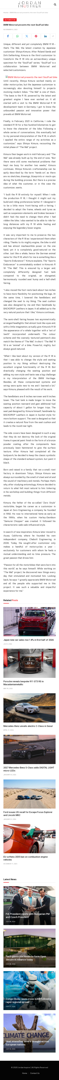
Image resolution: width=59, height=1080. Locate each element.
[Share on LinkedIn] (45, 36)
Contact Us (35, 1073)
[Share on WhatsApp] (17, 36)
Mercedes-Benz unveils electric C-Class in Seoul (28, 726)
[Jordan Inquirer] (29, 4)
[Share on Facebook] (7, 36)
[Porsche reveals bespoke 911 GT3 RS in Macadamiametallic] (29, 663)
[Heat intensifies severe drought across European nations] (29, 1033)
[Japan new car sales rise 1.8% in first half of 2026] (29, 621)
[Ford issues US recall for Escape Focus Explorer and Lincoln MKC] (29, 794)
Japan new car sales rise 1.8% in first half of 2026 (28, 640)
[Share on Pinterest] (36, 36)
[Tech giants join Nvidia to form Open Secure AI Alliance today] (29, 948)
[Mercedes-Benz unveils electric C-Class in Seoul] (29, 708)
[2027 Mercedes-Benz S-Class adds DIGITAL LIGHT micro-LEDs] (29, 749)
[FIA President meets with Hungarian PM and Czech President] (29, 905)
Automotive (10, 20)
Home (5, 13)
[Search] (54, 4)
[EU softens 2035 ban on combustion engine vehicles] (29, 838)
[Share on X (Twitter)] (26, 36)
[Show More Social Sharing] (53, 36)
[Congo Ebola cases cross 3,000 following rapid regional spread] (29, 990)
